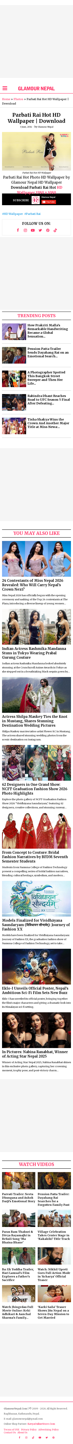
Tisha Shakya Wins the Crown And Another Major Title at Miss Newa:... (48, 423)
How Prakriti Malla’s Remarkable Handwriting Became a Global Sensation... (48, 330)
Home (6, 99)
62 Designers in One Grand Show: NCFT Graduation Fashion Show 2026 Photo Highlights (34, 788)
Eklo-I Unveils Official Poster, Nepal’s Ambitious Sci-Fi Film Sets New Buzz (35, 990)
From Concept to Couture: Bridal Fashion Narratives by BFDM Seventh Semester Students (35, 856)
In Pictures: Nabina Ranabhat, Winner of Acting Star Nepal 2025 (35, 1054)
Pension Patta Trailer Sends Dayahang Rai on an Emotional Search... (48, 352)
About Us (22, 1432)
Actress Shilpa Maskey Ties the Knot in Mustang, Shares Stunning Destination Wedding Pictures (34, 721)
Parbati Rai (33, 214)
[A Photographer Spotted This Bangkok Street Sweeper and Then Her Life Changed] (14, 379)
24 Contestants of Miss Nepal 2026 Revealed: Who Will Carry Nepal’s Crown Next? (32, 584)
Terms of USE (11, 1429)
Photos (18, 99)
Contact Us (10, 1432)
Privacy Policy (29, 1429)
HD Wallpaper (13, 214)
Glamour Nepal (45, 127)
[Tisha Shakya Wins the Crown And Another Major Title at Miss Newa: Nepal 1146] (14, 426)
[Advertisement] (36, 41)
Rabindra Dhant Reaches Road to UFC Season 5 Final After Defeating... (49, 399)
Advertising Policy (48, 1429)
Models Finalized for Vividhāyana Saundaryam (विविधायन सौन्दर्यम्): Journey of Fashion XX (36, 924)
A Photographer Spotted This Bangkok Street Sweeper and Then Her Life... (46, 378)
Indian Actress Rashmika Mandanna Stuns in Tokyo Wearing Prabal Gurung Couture (34, 653)
